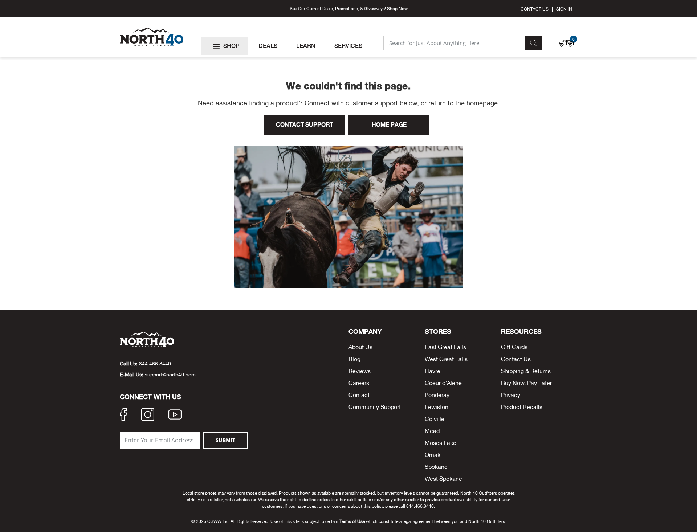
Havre (432, 371)
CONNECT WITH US (150, 397)
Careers (358, 383)
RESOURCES (521, 331)
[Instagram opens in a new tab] (147, 415)
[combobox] (454, 43)
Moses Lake (440, 442)
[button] (568, 40)
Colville (434, 419)
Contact (359, 395)
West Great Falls (446, 359)
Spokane (436, 466)
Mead (432, 430)
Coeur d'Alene (443, 383)
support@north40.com (170, 374)
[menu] (289, 46)
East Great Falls (445, 347)
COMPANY (365, 331)
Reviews (359, 371)
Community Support (374, 407)
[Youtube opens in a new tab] (175, 415)
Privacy (510, 395)
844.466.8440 (155, 364)
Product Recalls (521, 407)
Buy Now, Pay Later (526, 383)
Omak (432, 454)
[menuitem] (224, 46)
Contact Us (535, 9)
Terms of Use (352, 521)
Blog (354, 359)
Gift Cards (514, 347)
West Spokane (443, 478)
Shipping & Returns (526, 371)
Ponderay (437, 395)
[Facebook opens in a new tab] (123, 415)
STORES (438, 331)
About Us (360, 347)
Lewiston (436, 407)
